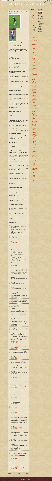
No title (33, 107)
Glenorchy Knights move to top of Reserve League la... (34, 87)
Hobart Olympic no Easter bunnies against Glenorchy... (34, 84)
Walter (40, 14)
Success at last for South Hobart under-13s (34, 70)
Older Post (27, 473)
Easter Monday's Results (34, 114)
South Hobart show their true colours (34, 153)
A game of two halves (34, 72)
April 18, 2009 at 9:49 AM (14, 407)
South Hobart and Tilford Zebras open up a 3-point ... (34, 80)
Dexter (11, 405)
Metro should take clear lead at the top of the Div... (34, 170)
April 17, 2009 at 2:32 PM (14, 297)
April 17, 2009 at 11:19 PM (14, 377)
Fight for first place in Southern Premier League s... (34, 40)
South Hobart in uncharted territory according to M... (34, 59)
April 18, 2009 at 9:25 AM (14, 397)
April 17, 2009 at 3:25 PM (14, 329)
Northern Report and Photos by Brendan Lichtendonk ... (34, 109)
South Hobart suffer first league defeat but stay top (34, 105)
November (34, 27)
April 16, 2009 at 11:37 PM (14, 233)
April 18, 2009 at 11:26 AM (14, 428)
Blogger (30, 479)
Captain (12, 426)
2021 (32, 16)
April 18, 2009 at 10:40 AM (14, 424)
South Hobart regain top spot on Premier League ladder (34, 48)
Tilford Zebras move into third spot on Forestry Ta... (34, 164)
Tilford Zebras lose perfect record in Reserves (34, 167)
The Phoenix (12, 350)
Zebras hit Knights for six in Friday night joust (34, 52)
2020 (32, 17)
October (34, 28)
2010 (32, 24)
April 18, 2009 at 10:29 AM (14, 412)
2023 (32, 14)
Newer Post (10, 473)
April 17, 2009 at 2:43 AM (14, 242)
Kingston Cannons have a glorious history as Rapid (34, 128)
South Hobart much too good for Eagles (34, 78)
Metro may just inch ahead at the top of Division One (34, 91)
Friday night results (34, 54)
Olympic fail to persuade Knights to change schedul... (34, 102)
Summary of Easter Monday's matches (34, 112)
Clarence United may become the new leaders (34, 139)
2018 (32, 19)
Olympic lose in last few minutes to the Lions (34, 43)
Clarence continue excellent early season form (34, 157)
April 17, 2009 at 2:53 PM (14, 302)
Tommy (11, 287)
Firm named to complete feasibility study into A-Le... (34, 65)
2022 (32, 15)
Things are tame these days (34, 125)
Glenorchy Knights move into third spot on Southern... (34, 122)
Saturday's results (34, 82)
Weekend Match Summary (34, 44)
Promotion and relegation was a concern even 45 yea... (34, 130)
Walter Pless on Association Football (26, 3)
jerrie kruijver (12, 282)
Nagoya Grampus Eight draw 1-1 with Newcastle (34, 147)
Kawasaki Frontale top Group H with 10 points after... (34, 68)
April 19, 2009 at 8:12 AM (14, 449)
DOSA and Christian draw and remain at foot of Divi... (34, 151)
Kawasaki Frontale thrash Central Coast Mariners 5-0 (34, 142)
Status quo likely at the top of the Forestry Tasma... (34, 173)
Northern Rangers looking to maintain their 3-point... (34, 56)
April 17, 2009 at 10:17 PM (14, 373)
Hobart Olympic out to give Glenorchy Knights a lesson (34, 97)
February (34, 179)
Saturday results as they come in (34, 50)
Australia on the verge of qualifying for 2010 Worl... (34, 176)
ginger (11, 249)
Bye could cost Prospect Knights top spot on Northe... (34, 94)
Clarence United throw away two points (34, 74)
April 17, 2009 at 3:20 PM (14, 325)
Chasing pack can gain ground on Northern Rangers (34, 37)
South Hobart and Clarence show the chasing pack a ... (34, 160)
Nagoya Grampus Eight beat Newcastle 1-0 (34, 63)
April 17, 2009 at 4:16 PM (14, 342)
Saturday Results (34, 124)
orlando (12, 235)
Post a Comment (12, 470)
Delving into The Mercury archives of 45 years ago (34, 133)
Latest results (34, 99)
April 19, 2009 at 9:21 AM (14, 458)
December (34, 26)
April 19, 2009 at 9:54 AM (14, 468)
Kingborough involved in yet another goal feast (34, 119)
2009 (32, 25)
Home (19, 473)
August (33, 30)
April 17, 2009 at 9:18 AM (14, 265)
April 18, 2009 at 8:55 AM (14, 387)
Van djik (12, 327)
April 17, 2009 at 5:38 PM (14, 358)
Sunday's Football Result (34, 155)
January (34, 180)
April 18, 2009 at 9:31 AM (14, 403)
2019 (32, 18)
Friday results (34, 89)
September (34, 29)
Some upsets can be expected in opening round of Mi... (34, 116)
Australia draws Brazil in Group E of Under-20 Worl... (34, 144)
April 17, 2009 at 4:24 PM (14, 348)
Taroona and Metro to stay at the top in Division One (34, 136)
